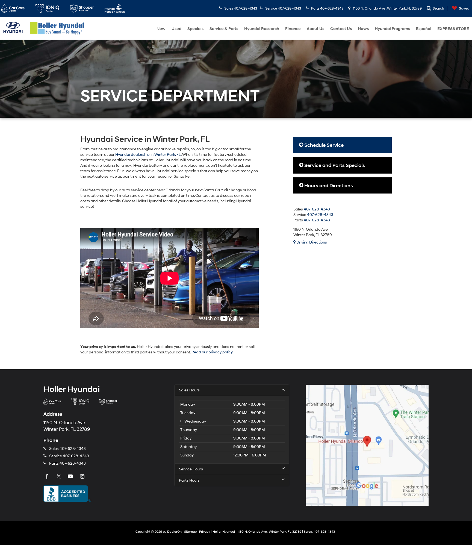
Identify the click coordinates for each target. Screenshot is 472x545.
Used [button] (176, 28)
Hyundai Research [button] (261, 28)
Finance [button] (293, 28)
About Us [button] (315, 28)
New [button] (161, 28)
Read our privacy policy (211, 352)
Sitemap (190, 532)
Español (423, 28)
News (363, 28)
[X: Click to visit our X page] (59, 476)
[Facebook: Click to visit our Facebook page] (47, 476)
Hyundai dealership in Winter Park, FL (148, 154)
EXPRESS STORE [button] (453, 28)
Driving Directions (311, 242)
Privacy (204, 532)
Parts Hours (189, 480)
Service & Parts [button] (224, 28)
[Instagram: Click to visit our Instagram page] (82, 476)
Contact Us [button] (341, 28)
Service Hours (191, 469)
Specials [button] (195, 28)
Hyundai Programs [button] (392, 28)
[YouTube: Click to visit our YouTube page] (71, 476)
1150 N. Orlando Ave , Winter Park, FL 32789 (387, 8)
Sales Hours (189, 390)
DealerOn (174, 532)
